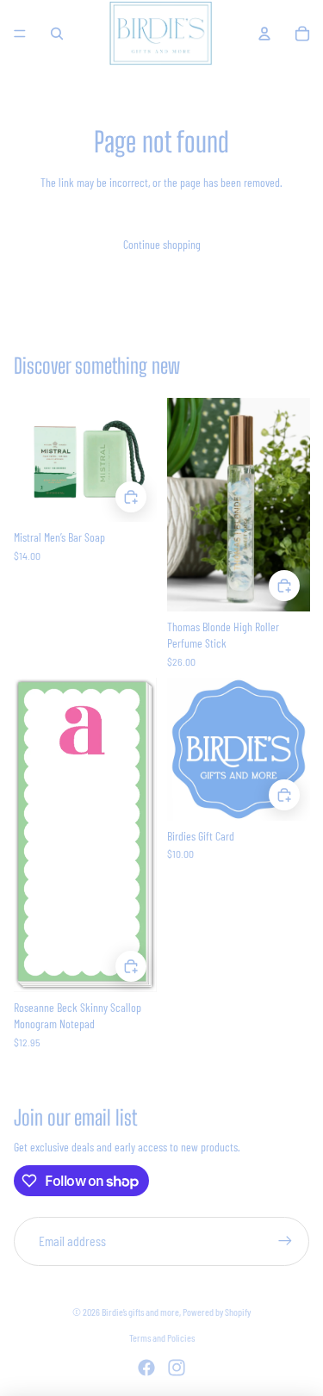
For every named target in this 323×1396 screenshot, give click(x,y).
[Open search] (57, 34)
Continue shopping (162, 244)
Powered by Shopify (217, 1312)
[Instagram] (176, 1367)
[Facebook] (146, 1367)
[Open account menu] (264, 34)
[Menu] (20, 33)
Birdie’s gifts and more (140, 1312)
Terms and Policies (162, 1337)
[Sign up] (285, 1241)
